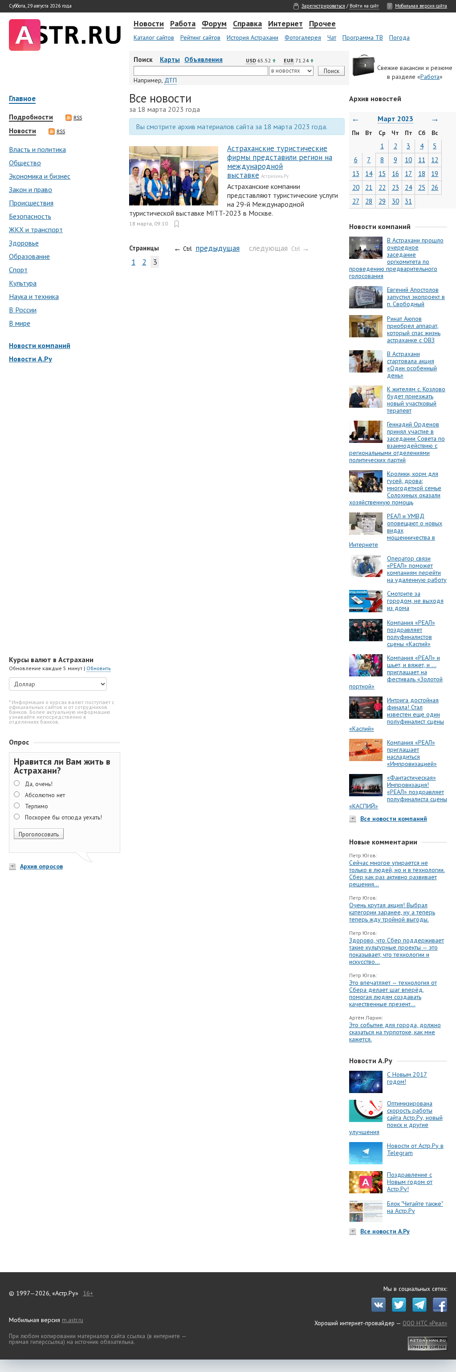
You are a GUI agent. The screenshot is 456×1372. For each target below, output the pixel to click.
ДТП (170, 80)
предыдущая (217, 248)
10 (408, 160)
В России (23, 309)
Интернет (285, 24)
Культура (23, 282)
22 (382, 187)
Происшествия (31, 202)
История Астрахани (252, 37)
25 (421, 187)
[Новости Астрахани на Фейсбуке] (437, 1310)
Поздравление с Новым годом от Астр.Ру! (409, 1182)
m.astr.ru (72, 1320)
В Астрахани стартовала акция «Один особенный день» (412, 364)
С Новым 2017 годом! (407, 1077)
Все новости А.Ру (385, 1231)
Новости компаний (39, 345)
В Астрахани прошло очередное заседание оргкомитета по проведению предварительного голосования (396, 258)
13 (355, 173)
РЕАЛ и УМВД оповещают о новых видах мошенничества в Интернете (395, 530)
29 (382, 201)
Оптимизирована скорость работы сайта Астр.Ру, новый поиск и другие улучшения (396, 1117)
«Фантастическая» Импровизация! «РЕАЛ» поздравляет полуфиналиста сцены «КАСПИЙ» (398, 792)
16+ (88, 1293)
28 (368, 201)
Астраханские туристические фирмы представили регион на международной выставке (279, 161)
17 (408, 173)
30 (395, 201)
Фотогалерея (303, 37)
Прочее (322, 24)
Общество (25, 162)
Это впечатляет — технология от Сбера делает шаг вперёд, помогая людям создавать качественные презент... (393, 993)
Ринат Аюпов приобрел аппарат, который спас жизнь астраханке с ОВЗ (413, 329)
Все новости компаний (393, 819)
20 (355, 187)
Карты (170, 59)
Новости (149, 24)
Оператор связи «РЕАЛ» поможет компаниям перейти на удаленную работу (417, 569)
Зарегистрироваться (323, 6)
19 (434, 173)
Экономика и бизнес (39, 176)
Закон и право (30, 189)
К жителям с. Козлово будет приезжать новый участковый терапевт (416, 399)
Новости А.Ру (30, 358)
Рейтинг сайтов (200, 37)
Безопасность (30, 216)
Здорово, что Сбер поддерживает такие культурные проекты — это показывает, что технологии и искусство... (396, 951)
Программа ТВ (362, 37)
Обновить (98, 668)
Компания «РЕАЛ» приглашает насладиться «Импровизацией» (412, 753)
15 (382, 173)
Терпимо (36, 806)
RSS (77, 118)
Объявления (203, 59)
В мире (19, 323)
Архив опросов (41, 866)
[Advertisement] (62, 510)
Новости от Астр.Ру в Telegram (415, 1149)
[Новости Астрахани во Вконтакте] (376, 1310)
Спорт (18, 269)
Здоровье (24, 242)
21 (368, 187)
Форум (214, 24)
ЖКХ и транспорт (36, 229)
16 (395, 173)
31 (408, 201)
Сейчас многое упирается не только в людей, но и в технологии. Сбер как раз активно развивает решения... (397, 873)
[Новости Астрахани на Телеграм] (417, 1310)
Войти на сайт (364, 6)
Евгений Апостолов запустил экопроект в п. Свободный (416, 297)
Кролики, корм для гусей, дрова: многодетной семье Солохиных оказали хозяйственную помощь (395, 488)
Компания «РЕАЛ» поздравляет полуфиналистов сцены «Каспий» (411, 633)
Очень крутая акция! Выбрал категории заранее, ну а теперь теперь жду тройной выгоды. (392, 912)
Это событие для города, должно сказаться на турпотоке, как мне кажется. (395, 1032)
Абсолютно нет (45, 795)
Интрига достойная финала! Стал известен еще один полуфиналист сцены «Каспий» (396, 714)
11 (421, 160)
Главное (22, 99)
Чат (331, 37)
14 (368, 173)
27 (355, 201)
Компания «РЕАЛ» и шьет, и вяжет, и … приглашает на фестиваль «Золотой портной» (396, 672)
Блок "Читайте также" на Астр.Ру (415, 1207)
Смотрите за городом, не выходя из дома (415, 601)
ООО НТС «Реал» (425, 1323)
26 (434, 187)
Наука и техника (34, 296)
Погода (399, 37)
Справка (247, 24)
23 (395, 187)
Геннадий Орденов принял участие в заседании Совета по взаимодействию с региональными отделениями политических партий (397, 442)
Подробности (31, 117)
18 (421, 173)
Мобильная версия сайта (421, 6)
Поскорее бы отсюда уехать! (63, 817)
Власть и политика (37, 149)
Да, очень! (39, 784)
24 (408, 187)
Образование (29, 256)
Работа (182, 24)
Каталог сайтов (154, 37)
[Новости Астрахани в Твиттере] (396, 1310)
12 (434, 160)
